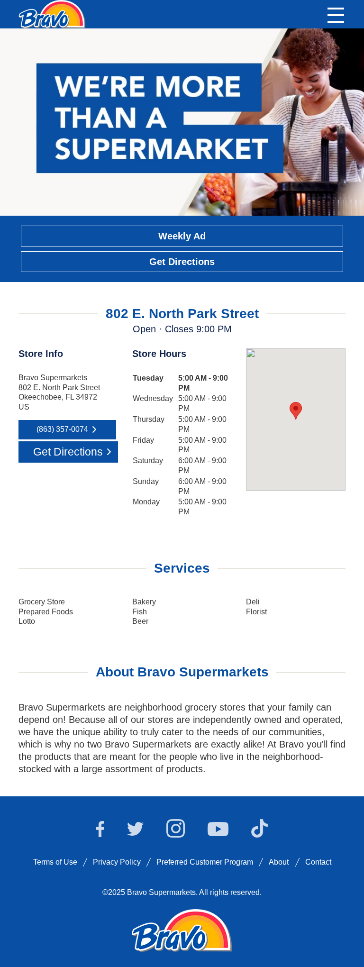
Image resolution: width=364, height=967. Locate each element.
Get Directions (182, 261)
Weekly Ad (182, 236)
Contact (318, 862)
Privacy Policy (117, 862)
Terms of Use (55, 862)
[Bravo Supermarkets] (52, 13)
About (279, 862)
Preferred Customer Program (204, 862)
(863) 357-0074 (62, 429)
